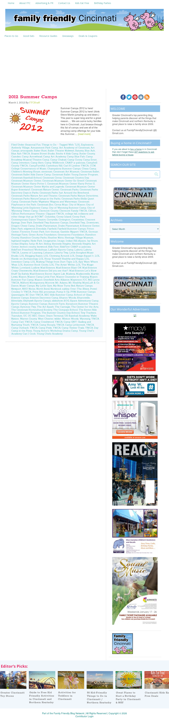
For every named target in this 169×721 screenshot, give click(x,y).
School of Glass (83, 294)
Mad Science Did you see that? (50, 270)
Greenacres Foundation (71, 234)
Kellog (47, 243)
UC (25, 315)
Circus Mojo (61, 204)
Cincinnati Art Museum (66, 171)
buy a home (136, 149)
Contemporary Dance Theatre (28, 219)
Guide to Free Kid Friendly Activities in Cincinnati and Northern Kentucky (41, 697)
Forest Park (37, 231)
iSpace (82, 240)
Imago (61, 240)
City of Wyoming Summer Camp (67, 207)
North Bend (43, 288)
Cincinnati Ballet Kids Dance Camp (31, 174)
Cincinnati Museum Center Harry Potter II (71, 183)
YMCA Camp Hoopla (43, 324)
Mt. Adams (61, 282)
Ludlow (35, 267)
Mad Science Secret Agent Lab (47, 273)
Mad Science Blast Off (68, 267)
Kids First (53, 246)
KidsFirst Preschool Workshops (29, 249)
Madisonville (83, 273)
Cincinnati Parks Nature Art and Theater (34, 195)
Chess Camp (89, 168)
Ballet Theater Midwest (61, 150)
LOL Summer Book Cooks (33, 264)
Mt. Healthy (74, 282)
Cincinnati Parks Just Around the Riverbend (64, 192)
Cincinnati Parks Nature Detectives (78, 195)
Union (41, 315)
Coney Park (78, 216)
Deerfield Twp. (77, 222)
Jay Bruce (92, 240)
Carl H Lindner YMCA (76, 165)
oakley (65, 288)
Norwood (56, 288)
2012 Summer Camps (33, 97)
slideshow (57, 300)
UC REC (32, 315)
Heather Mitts (56, 237)
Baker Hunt (40, 150)
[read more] (84, 134)
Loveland (25, 267)
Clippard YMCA (55, 213)
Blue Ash (90, 150)
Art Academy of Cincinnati (74, 147)
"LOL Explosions (84, 144)
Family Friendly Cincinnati (84, 21)
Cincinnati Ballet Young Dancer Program (75, 174)
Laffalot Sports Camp (60, 249)
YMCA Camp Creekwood (39, 321)
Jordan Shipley (19, 243)
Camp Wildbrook (54, 162)
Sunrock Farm (56, 303)
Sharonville (83, 297)
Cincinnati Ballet (90, 171)
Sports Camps (19, 303)
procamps (49, 291)
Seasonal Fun (33, 144)
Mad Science (47, 267)
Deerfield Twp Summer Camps (50, 222)
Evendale (41, 228)
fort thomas (52, 231)
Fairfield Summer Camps (71, 228)
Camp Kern (37, 162)
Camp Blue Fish (76, 156)
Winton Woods (70, 318)
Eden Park (17, 228)
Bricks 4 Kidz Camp (67, 153)
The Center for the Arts (84, 306)
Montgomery (37, 282)
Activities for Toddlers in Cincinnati (67, 696)
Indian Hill (71, 240)
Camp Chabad (58, 159)
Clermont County (48, 210)
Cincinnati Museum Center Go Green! (63, 180)
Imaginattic (49, 240)
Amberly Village (20, 147)
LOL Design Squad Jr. (82, 255)
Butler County (87, 153)
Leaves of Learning (31, 252)
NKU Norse (28, 288)
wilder (57, 318)
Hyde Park (36, 240)
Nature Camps (84, 285)
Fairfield (51, 228)
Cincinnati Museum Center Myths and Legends (37, 186)
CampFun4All (37, 165)
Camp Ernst (90, 159)
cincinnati (46, 171)
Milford (24, 282)
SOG (66, 300)
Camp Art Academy (54, 156)
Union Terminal (54, 315)
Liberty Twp (61, 252)
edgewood (29, 228)
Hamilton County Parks (33, 237)
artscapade (26, 150)
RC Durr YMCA (34, 294)
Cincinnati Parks (69, 189)
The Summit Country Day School (61, 312)
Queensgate (18, 294)
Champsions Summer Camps (64, 168)
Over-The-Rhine (79, 288)
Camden (16, 156)
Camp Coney (74, 159)
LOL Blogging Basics (31, 255)
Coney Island (63, 216)
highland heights (20, 240)
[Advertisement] (84, 64)
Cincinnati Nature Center (45, 189)
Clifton (92, 210)
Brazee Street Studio (43, 153)
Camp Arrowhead (32, 156)
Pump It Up (62, 291)
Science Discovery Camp (44, 297)
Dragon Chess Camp (23, 225)
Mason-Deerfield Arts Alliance (52, 279)
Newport (16, 288)
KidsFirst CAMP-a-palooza (75, 246)
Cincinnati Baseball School (26, 177)
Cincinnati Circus (52, 177)
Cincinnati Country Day (76, 177)
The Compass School (65, 309)
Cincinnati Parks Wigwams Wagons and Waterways (48, 201)
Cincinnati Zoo (45, 204)
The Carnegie (62, 306)
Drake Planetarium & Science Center (79, 225)
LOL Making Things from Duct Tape (51, 261)
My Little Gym (44, 285)
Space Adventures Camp (84, 300)
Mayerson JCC (78, 279)
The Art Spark (45, 306)
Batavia (79, 150)
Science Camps (20, 297)
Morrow (49, 282)
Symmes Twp (28, 306)
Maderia (70, 273)
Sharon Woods (67, 297)
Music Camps (27, 285)
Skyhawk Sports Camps (37, 300)
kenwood (42, 246)
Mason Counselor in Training (72, 276)
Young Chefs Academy (50, 333)
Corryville (52, 219)
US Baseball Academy (76, 315)
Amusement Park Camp (44, 147)
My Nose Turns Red (64, 285)
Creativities (77, 219)
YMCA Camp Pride (41, 327)
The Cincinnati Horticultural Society (31, 309)
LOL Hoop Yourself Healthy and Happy (61, 258)
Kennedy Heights (61, 243)
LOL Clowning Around (56, 255)
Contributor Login (84, 716)
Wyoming (85, 318)
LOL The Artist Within (62, 264)
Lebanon (48, 252)
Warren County (28, 318)
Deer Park (26, 222)
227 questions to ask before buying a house (133, 153)
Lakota (78, 249)
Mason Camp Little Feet (41, 276)
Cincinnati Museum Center (26, 180)
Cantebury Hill (54, 165)
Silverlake (16, 300)
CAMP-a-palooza (75, 162)
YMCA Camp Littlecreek (70, 324)
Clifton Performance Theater (28, 213)
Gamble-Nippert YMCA (73, 231)
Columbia (50, 216)
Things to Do (49, 144)
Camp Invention (20, 162)
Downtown (92, 222)
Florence (25, 231)
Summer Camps (38, 303)
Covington (64, 219)
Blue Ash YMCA (20, 153)
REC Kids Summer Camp (58, 294)
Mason (22, 276)
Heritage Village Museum (79, 237)
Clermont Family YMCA (73, 210)
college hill (71, 213)
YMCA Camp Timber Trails (68, 327)
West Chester (45, 318)
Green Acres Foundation (43, 234)
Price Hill (38, 291)
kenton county (28, 246)
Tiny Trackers (88, 312)
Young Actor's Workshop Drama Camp (55, 330)
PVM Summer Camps (83, 291)
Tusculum (16, 315)
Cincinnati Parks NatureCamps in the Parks (35, 198)
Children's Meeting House (25, 171)
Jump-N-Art (36, 243)
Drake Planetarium (46, 225)
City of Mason (77, 204)
